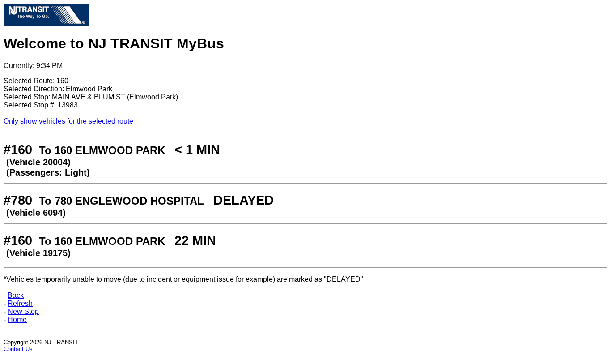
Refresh (20, 303)
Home (17, 319)
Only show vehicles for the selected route (68, 121)
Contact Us (18, 349)
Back (16, 295)
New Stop (23, 311)
